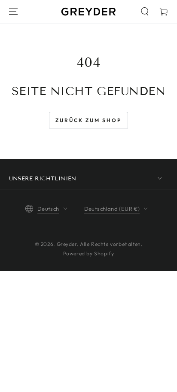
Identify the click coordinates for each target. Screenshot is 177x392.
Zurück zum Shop (88, 120)
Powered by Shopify (88, 253)
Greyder (67, 244)
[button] (144, 11)
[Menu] (13, 11)
